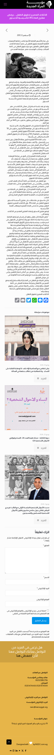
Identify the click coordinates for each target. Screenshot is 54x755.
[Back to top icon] (9, 742)
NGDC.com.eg (41, 744)
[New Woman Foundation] (39, 4)
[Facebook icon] (25, 750)
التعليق (46, 545)
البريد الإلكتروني (43, 588)
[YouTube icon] (19, 750)
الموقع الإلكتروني (42, 599)
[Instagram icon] (13, 750)
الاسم (46, 577)
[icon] (10, 750)
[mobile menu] (5, 4)
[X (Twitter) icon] (22, 750)
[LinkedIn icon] (16, 750)
